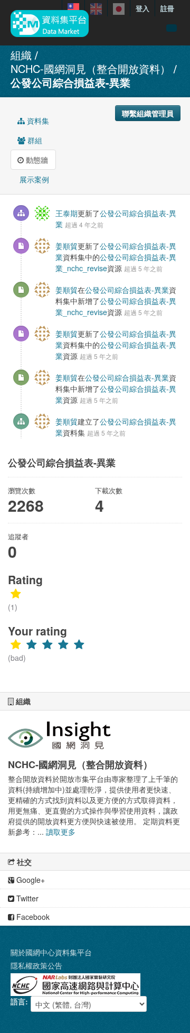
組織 (21, 54)
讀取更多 (60, 831)
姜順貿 (66, 246)
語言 (18, 1001)
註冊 (167, 8)
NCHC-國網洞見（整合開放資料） (90, 68)
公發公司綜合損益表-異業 (70, 82)
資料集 (37, 120)
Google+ (29, 879)
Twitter (26, 898)
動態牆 (36, 159)
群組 (33, 140)
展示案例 (33, 179)
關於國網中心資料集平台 (51, 952)
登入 (142, 8)
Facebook (32, 916)
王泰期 (66, 213)
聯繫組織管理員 (148, 113)
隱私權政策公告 (36, 965)
